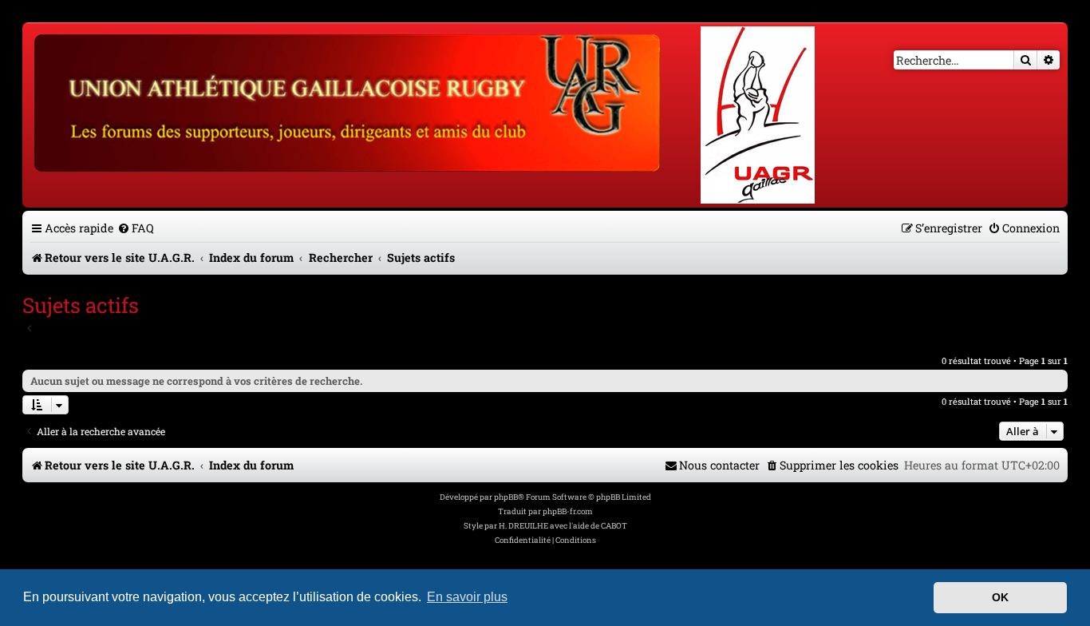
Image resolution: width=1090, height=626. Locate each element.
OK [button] (1000, 597)
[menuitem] (135, 228)
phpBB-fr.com (568, 511)
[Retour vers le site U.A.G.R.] (348, 100)
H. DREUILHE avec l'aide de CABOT (563, 526)
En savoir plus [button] (467, 597)
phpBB (506, 497)
